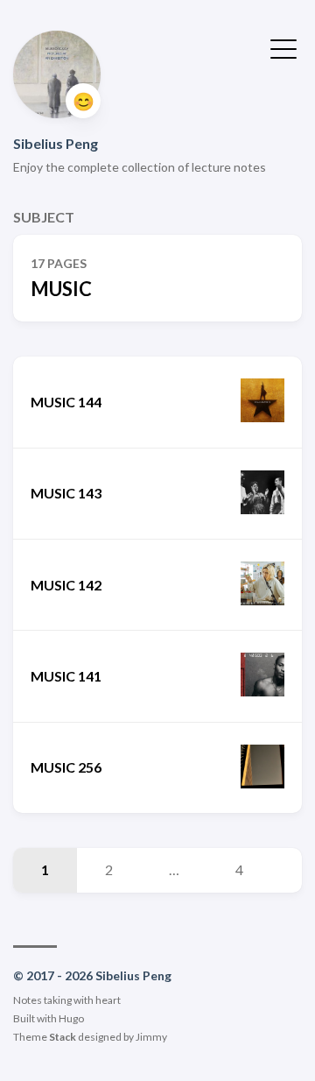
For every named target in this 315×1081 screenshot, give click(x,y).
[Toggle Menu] (283, 47)
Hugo (71, 1018)
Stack (62, 1036)
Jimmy (151, 1036)
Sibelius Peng (55, 143)
